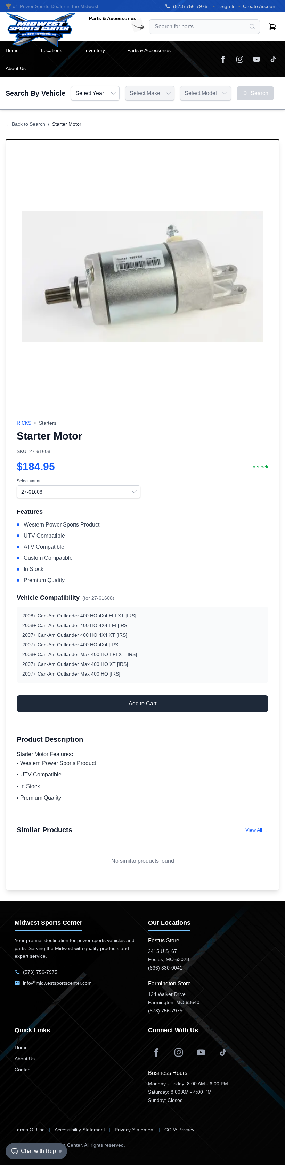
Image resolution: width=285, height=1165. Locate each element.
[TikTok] (273, 59)
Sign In (228, 6)
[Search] (252, 27)
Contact (23, 1069)
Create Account (260, 6)
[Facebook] (223, 59)
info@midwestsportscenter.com (57, 983)
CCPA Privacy (179, 1129)
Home (21, 1047)
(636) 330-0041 (165, 968)
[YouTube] (256, 59)
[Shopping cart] (272, 27)
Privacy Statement (135, 1129)
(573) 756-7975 (190, 6)
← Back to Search (25, 124)
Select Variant (30, 481)
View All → (256, 830)
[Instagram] (240, 59)
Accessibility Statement (80, 1129)
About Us (25, 1058)
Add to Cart (142, 703)
